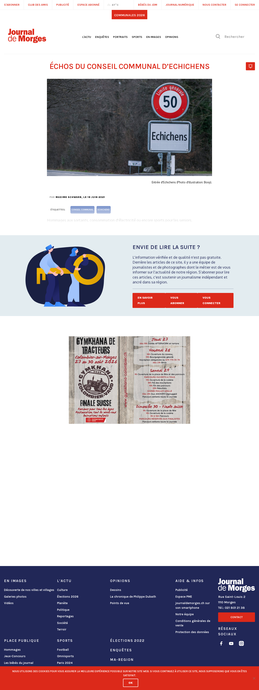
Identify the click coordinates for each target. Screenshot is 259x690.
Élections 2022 (127, 640)
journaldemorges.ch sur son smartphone (192, 605)
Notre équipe (184, 614)
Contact (236, 617)
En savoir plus (145, 300)
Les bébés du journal (18, 663)
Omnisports (65, 656)
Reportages (65, 616)
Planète (62, 603)
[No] (254, 678)
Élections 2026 (68, 596)
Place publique (21, 640)
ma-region (122, 659)
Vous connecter (211, 300)
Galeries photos (15, 596)
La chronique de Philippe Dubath (133, 596)
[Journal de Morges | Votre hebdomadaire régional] (27, 41)
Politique (63, 610)
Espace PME (183, 596)
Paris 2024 (65, 663)
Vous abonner (177, 300)
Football (63, 650)
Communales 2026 (129, 15)
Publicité (181, 590)
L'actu (86, 37)
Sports (137, 37)
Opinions (171, 37)
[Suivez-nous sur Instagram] (241, 644)
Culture (62, 590)
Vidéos (9, 603)
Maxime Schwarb (69, 197)
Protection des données (192, 632)
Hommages (12, 650)
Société (62, 623)
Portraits (120, 37)
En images (153, 37)
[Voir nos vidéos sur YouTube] (231, 644)
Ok (130, 683)
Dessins (115, 590)
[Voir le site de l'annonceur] (129, 380)
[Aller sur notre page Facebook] (221, 644)
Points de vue (119, 603)
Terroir (61, 629)
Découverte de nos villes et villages (29, 590)
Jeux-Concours (14, 656)
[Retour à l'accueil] (236, 586)
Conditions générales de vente (192, 623)
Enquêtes (102, 37)
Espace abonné (88, 4)
